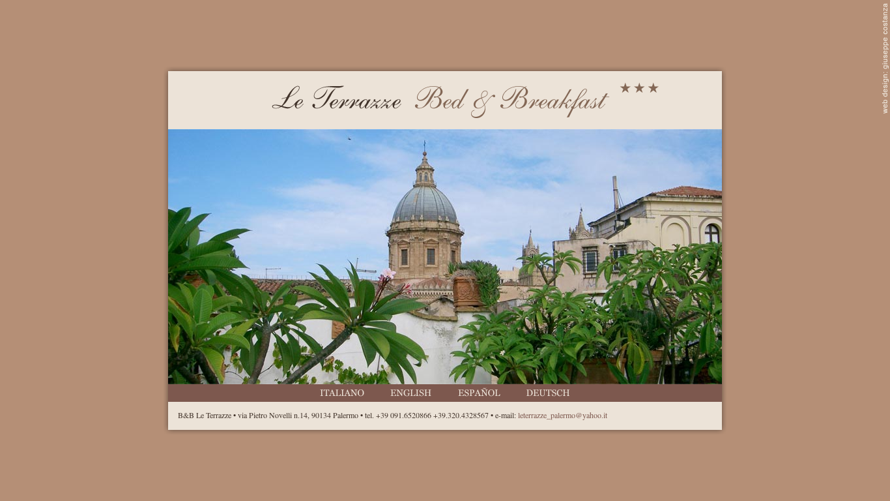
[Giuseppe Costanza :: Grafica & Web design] (885, 109)
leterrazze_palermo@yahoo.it (562, 415)
